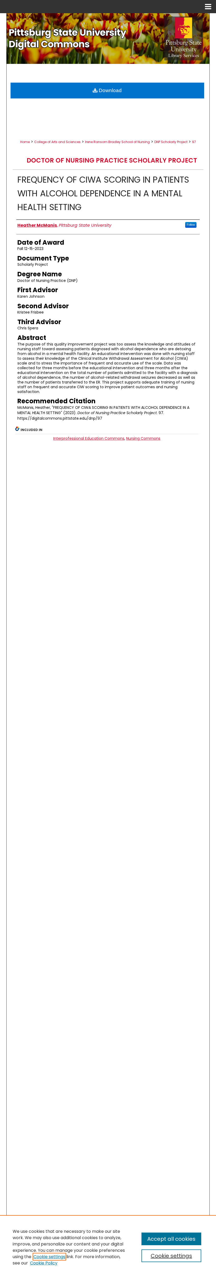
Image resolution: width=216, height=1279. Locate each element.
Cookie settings (49, 1257)
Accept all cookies (171, 1239)
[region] (108, 1247)
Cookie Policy (43, 1263)
